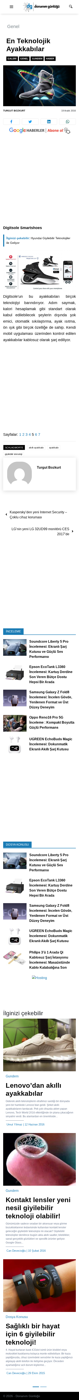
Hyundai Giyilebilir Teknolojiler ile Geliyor (38, 240)
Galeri (12, 58)
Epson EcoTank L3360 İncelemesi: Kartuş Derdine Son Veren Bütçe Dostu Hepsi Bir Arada (50, 674)
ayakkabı (54, 447)
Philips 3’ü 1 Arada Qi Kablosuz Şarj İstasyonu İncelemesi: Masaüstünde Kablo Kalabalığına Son (49, 960)
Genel (13, 26)
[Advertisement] (39, 183)
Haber (50, 58)
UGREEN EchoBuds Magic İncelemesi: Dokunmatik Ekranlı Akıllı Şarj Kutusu (50, 744)
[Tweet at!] (30, 122)
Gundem (37, 58)
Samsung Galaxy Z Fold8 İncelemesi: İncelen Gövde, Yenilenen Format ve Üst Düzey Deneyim (50, 699)
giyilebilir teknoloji (13, 454)
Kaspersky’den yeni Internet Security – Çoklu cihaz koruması (38, 514)
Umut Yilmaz (14, 1124)
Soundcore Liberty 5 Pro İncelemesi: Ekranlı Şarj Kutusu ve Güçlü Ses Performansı (48, 649)
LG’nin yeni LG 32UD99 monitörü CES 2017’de (40, 531)
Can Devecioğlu (16, 1250)
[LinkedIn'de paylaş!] (49, 122)
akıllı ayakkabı (36, 447)
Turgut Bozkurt (14, 110)
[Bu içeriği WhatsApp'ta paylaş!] (67, 122)
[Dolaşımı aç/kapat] (11, 7)
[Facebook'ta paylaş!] (11, 122)
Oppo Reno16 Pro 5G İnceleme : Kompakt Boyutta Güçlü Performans (51, 722)
